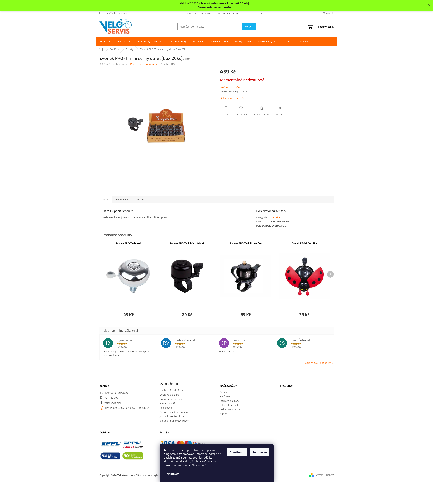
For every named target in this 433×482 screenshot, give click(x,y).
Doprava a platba (228, 13)
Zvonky (275, 217)
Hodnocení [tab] (122, 199)
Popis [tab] (106, 199)
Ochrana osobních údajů (174, 412)
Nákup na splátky (230, 409)
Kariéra (224, 413)
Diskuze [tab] (139, 199)
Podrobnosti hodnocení (143, 64)
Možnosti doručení (230, 87)
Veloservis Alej (112, 402)
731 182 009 (111, 397)
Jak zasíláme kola (229, 405)
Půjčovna (225, 396)
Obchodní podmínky (199, 13)
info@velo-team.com (116, 392)
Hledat (248, 26)
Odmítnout (237, 452)
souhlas (186, 458)
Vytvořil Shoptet (325, 474)
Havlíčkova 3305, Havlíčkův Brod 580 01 (127, 407)
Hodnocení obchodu (171, 399)
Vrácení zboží (167, 403)
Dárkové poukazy (229, 400)
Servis (223, 392)
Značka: (169, 64)
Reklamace (166, 407)
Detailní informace (230, 98)
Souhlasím (259, 452)
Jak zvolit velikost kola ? (173, 416)
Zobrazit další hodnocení (318, 362)
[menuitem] (105, 41)
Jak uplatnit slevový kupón (174, 420)
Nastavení (174, 474)
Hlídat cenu (261, 114)
